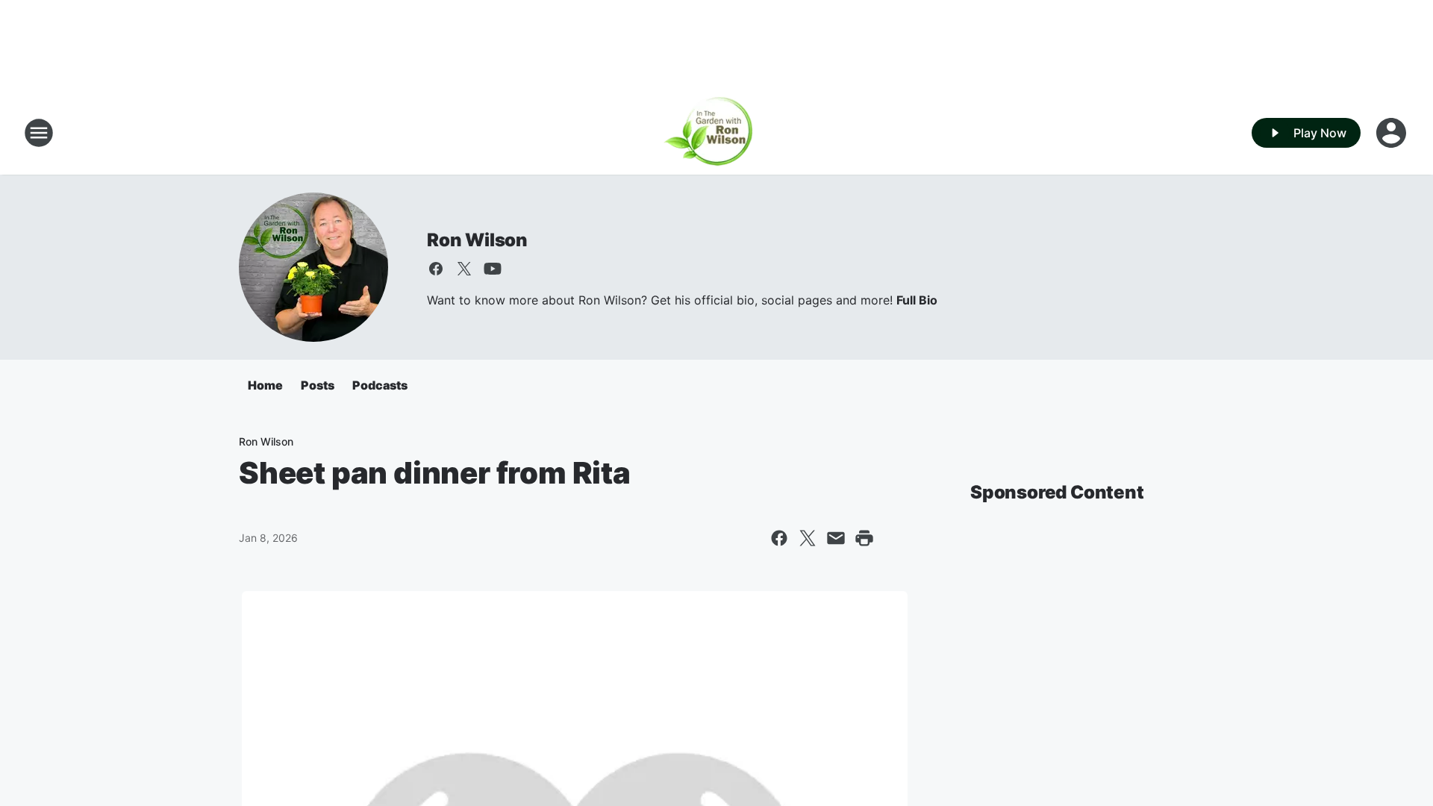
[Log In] (1392, 133)
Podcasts (380, 385)
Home (265, 385)
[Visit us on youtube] (493, 269)
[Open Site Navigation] (39, 133)
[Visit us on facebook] (436, 269)
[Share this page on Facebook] (779, 538)
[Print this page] (864, 538)
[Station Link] (716, 133)
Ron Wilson (477, 240)
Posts (317, 385)
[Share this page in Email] (835, 538)
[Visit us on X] (464, 269)
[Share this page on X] (807, 538)
